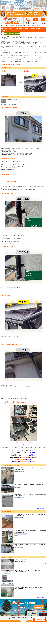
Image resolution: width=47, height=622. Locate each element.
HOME (2, 25)
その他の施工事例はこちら (41, 508)
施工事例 (6, 25)
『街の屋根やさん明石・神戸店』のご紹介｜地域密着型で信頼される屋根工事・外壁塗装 (23, 445)
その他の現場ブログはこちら (41, 597)
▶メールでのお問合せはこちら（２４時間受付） (23, 461)
